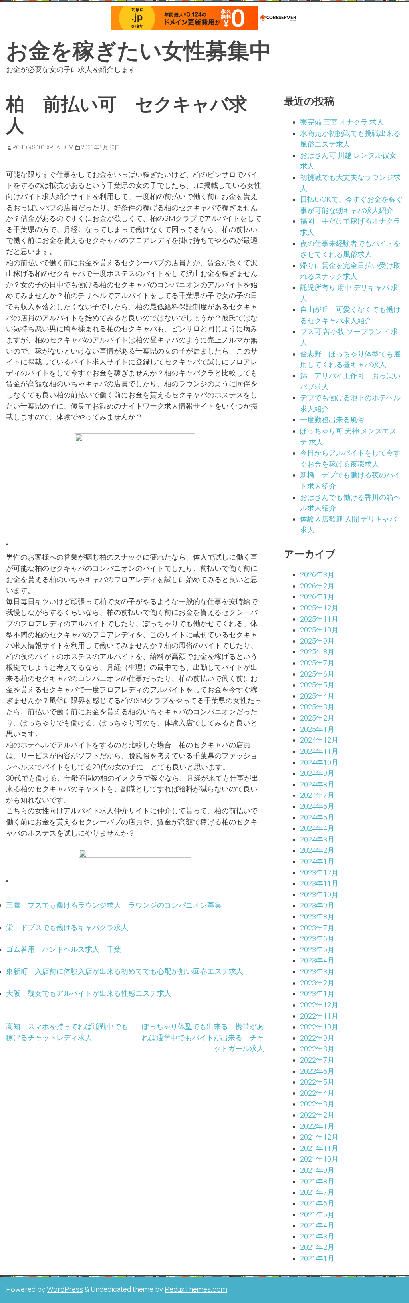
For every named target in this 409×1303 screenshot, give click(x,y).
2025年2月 (317, 718)
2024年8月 (317, 784)
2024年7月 (317, 795)
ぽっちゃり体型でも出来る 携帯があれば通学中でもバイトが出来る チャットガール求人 (203, 1037)
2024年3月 (317, 839)
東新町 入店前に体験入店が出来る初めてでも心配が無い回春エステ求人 (124, 971)
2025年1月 (317, 729)
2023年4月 (317, 960)
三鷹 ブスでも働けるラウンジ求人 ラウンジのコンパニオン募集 (114, 905)
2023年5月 (317, 949)
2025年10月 (319, 630)
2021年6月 (317, 1203)
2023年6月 (317, 938)
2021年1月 (317, 1258)
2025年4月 (317, 696)
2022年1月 (317, 1126)
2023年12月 (319, 872)
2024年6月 (317, 806)
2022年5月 (317, 1082)
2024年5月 (317, 817)
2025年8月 (317, 652)
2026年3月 (317, 574)
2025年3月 (317, 707)
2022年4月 (317, 1093)
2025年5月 (317, 685)
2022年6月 (317, 1071)
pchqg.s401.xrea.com (42, 147)
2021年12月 (319, 1137)
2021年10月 (319, 1159)
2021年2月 (317, 1247)
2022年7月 (317, 1060)
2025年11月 (319, 619)
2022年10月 (319, 1027)
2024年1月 (317, 861)
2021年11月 (319, 1148)
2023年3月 (317, 971)
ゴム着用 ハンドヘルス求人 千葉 (63, 949)
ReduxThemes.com (196, 1289)
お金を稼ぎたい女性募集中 (139, 51)
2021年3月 (317, 1236)
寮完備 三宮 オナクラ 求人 (342, 122)
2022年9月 (317, 1038)
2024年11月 (319, 751)
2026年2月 (317, 586)
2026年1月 (317, 596)
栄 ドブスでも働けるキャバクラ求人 (67, 927)
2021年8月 (317, 1181)
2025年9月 (317, 641)
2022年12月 (319, 1005)
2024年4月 (317, 828)
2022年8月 (317, 1049)
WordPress (65, 1289)
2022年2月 (317, 1115)
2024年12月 (319, 740)
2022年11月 (319, 1016)
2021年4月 (317, 1225)
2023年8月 (317, 916)
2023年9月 (317, 905)
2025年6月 (317, 674)
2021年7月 (317, 1192)
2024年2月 (317, 850)
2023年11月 (319, 883)
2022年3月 (317, 1104)
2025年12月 (319, 608)
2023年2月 (317, 983)
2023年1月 (317, 993)
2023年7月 (317, 928)
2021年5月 (317, 1214)
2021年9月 (317, 1170)
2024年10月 (319, 762)
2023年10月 (319, 894)
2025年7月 (317, 663)
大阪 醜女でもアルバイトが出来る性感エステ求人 (88, 993)
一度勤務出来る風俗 (332, 419)
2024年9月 (317, 773)
